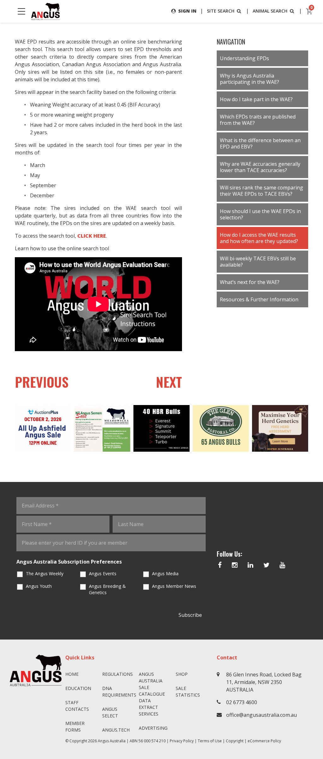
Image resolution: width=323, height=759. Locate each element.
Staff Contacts (77, 705)
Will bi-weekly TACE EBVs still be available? (258, 261)
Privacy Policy (182, 741)
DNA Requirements (118, 691)
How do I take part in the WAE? (256, 99)
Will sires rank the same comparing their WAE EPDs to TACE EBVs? (261, 190)
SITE (220, 11)
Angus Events (102, 573)
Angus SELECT (110, 712)
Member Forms (75, 726)
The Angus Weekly (44, 573)
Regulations (117, 674)
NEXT (169, 381)
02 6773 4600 (241, 702)
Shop (182, 674)
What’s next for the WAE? (249, 282)
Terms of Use (210, 741)
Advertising (153, 728)
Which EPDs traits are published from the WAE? (258, 119)
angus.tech (116, 730)
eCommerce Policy (264, 741)
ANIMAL (270, 11)
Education (78, 688)
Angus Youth (39, 586)
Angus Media (165, 573)
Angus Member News (174, 586)
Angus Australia (112, 741)
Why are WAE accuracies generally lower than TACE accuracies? (260, 167)
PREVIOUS (41, 381)
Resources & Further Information (259, 299)
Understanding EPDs (244, 58)
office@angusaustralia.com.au (261, 714)
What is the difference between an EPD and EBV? (260, 143)
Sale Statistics (188, 691)
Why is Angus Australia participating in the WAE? (249, 78)
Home (72, 674)
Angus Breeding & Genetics (107, 589)
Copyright (235, 741)
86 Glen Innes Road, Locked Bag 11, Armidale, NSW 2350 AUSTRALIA (264, 682)
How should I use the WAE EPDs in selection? (260, 214)
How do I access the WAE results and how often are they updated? (259, 238)
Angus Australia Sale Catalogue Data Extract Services (152, 694)
